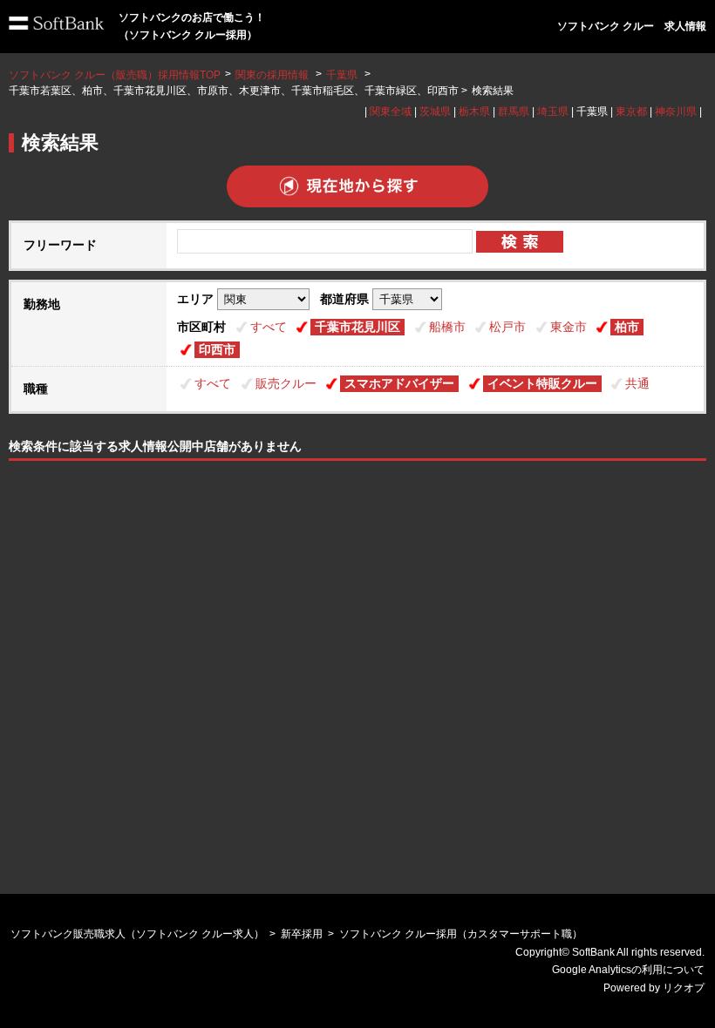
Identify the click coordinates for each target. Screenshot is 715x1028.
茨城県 (435, 111)
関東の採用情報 (273, 75)
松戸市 (507, 327)
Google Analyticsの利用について (628, 970)
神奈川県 (676, 111)
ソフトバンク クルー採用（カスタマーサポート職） (460, 934)
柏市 (627, 327)
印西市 (217, 349)
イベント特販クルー (542, 383)
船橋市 (447, 327)
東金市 (568, 327)
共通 (637, 383)
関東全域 (391, 111)
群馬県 (513, 111)
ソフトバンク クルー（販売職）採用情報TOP (115, 75)
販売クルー (286, 383)
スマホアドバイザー (399, 383)
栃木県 (474, 111)
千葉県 (342, 75)
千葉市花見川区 (357, 327)
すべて (268, 327)
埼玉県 (553, 111)
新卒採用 (302, 934)
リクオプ (684, 988)
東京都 (631, 111)
